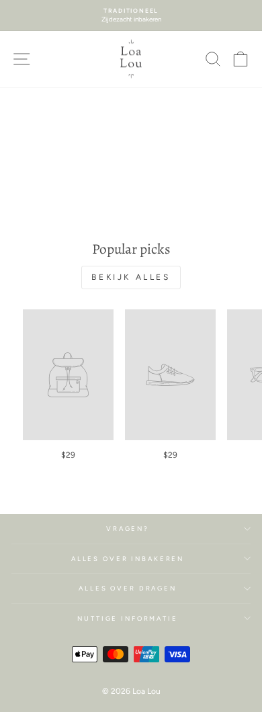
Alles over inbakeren (127, 558)
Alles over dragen (128, 588)
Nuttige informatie (127, 618)
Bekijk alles (130, 277)
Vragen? (127, 528)
